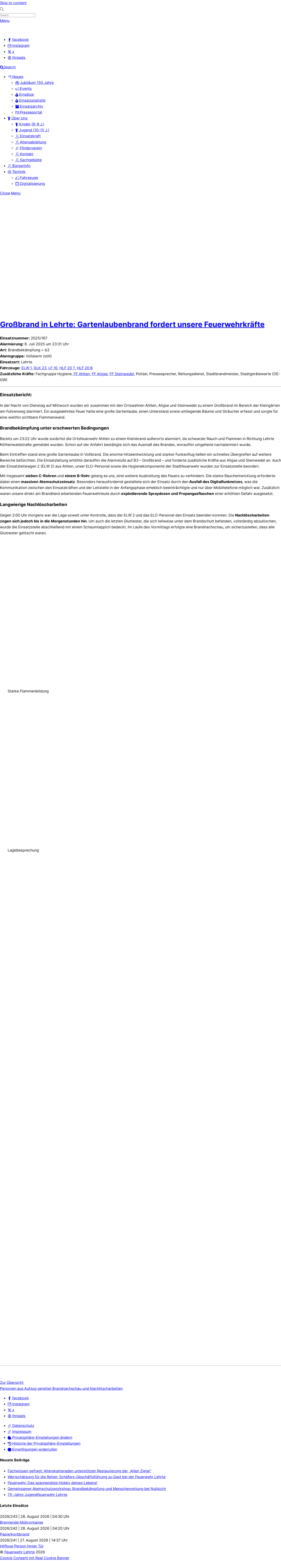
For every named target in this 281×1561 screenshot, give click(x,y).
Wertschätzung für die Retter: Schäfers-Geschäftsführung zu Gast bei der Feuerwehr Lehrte (87, 1477)
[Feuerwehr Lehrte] (6, 30)
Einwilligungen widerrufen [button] (34, 1449)
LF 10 (53, 368)
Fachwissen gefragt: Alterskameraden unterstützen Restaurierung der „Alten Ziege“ (79, 1471)
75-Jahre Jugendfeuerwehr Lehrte (37, 1494)
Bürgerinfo (21, 166)
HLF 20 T (67, 368)
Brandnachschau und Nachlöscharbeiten (87, 1388)
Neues (17, 76)
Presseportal (30, 112)
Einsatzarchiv (31, 106)
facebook (20, 1398)
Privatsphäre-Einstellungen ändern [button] (41, 1437)
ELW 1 (26, 368)
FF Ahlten (82, 374)
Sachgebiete (30, 160)
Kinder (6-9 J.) (31, 124)
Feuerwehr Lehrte (19, 1552)
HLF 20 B (85, 368)
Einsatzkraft (30, 136)
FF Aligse (100, 374)
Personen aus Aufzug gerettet (25, 1388)
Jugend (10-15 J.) (33, 130)
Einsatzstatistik (32, 100)
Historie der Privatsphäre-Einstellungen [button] (45, 1443)
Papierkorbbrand (14, 1534)
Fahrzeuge (28, 177)
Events (25, 88)
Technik (18, 171)
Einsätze (26, 94)
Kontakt (26, 154)
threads (18, 1416)
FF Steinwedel (122, 374)
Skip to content (13, 3)
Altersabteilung (32, 142)
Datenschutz (22, 1425)
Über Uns (19, 118)
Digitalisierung (32, 183)
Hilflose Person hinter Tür (22, 1546)
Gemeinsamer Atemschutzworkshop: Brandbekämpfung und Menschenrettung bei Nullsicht (87, 1488)
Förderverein (30, 148)
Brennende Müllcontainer (21, 1522)
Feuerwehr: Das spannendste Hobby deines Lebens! (52, 1482)
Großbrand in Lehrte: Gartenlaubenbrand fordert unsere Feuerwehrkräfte (132, 324)
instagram (20, 1404)
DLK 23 (40, 368)
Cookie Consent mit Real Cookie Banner (34, 1558)
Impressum (21, 1431)
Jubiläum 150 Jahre (36, 82)
